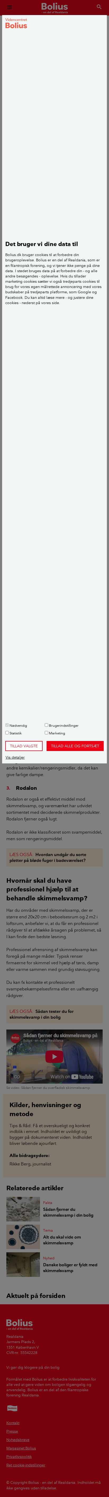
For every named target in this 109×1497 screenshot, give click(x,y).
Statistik (15, 733)
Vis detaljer (15, 757)
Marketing (56, 733)
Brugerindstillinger (63, 725)
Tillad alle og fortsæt (75, 746)
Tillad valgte (24, 746)
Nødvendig (18, 725)
